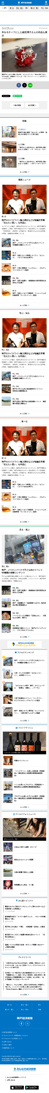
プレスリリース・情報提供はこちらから (15, 1035)
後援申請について (8, 1048)
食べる (12, 8)
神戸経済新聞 (24, 2)
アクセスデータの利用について (12, 1038)
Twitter (27, 1023)
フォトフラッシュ (8, 28)
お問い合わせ (7, 1042)
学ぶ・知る (44, 8)
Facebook (21, 1023)
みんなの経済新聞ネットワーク (24, 1069)
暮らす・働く (35, 8)
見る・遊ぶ (19, 8)
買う (27, 8)
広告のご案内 (7, 1045)
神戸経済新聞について (10, 1032)
